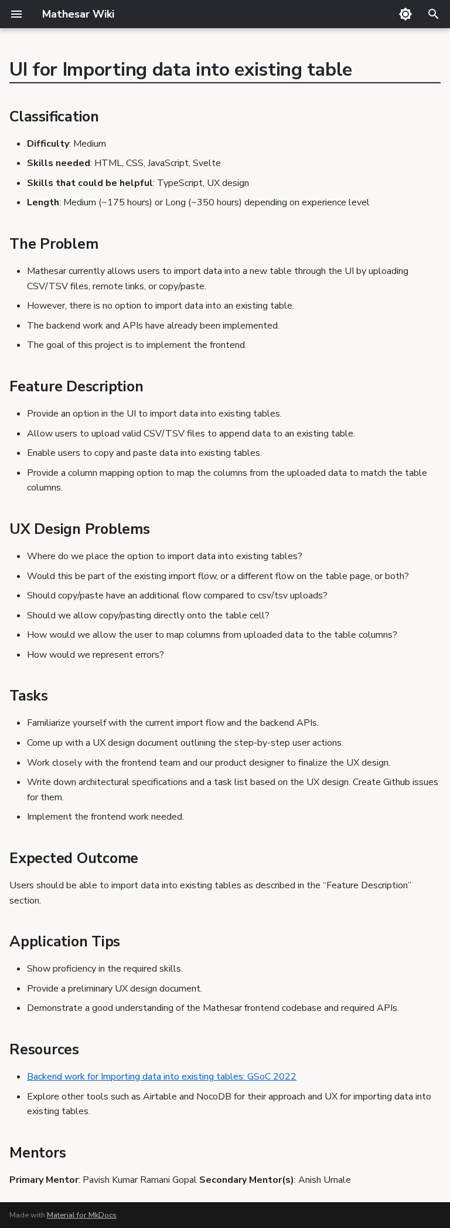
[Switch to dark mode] (405, 14)
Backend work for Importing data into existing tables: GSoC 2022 (161, 1076)
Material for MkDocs (82, 1215)
